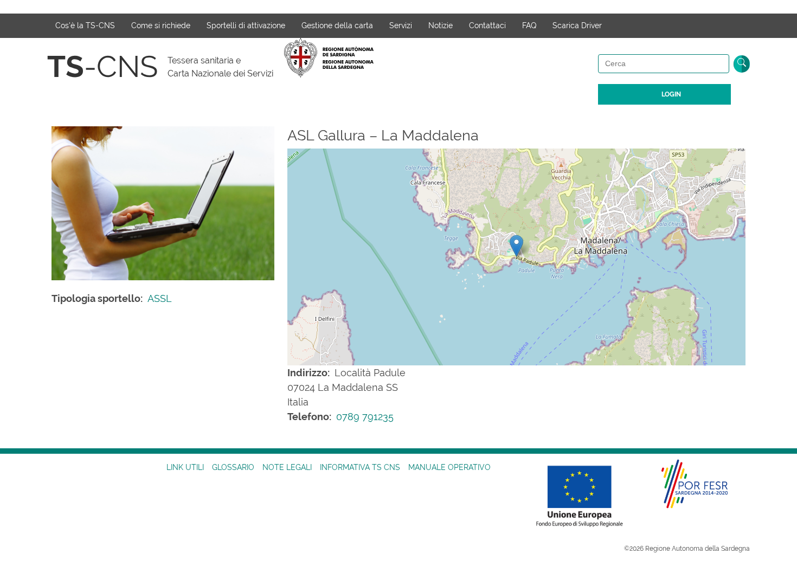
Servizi (400, 25)
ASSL (159, 298)
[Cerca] (742, 64)
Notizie (440, 25)
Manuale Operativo (449, 467)
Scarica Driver (577, 25)
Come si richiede (160, 25)
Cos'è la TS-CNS (85, 25)
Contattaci (487, 25)
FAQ (529, 25)
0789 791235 (365, 416)
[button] (516, 246)
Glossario (233, 467)
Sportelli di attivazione (246, 25)
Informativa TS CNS (360, 467)
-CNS (102, 66)
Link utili (185, 467)
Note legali (287, 467)
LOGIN (671, 94)
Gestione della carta (337, 25)
